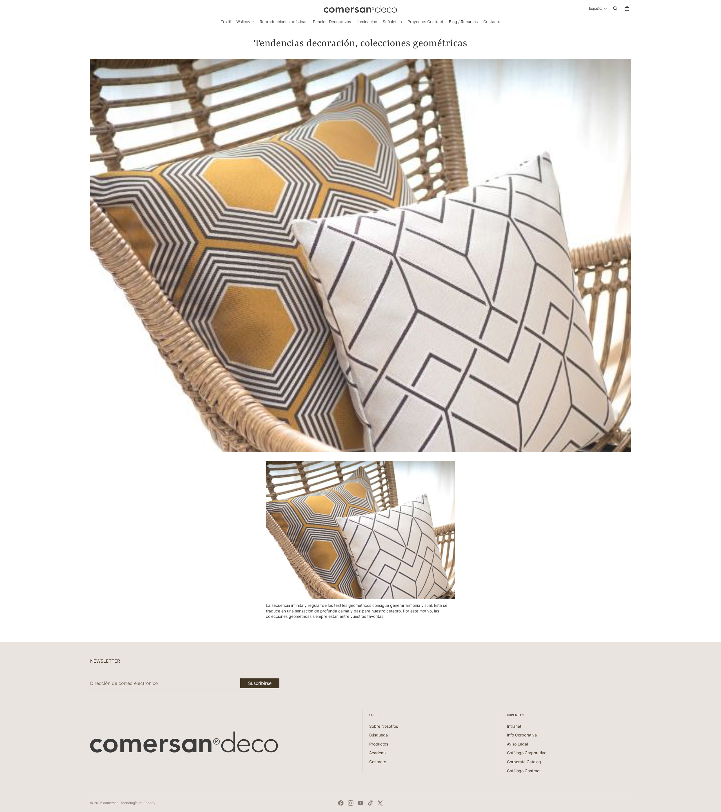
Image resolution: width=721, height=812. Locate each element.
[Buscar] (615, 8)
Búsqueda (378, 735)
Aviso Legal (517, 744)
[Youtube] (360, 803)
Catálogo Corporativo (526, 752)
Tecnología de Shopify (137, 803)
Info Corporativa (522, 735)
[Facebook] (340, 803)
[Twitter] (380, 803)
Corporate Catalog (524, 761)
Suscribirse (260, 683)
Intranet (514, 726)
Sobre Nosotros (383, 726)
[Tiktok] (370, 803)
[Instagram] (350, 803)
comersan (111, 803)
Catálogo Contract (524, 770)
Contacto (377, 761)
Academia (378, 752)
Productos (378, 744)
